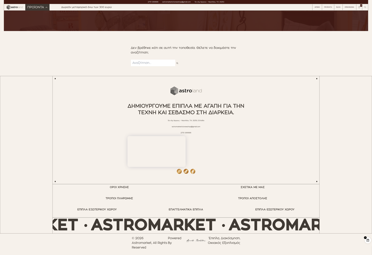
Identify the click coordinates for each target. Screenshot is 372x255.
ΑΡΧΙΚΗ (317, 7)
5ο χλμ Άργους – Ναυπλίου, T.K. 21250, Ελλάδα (186, 120)
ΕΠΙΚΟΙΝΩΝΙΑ (349, 7)
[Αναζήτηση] (177, 63)
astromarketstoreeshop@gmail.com (176, 2)
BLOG (338, 7)
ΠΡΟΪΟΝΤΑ (328, 7)
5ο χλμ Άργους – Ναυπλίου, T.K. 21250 (209, 2)
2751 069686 (153, 2)
